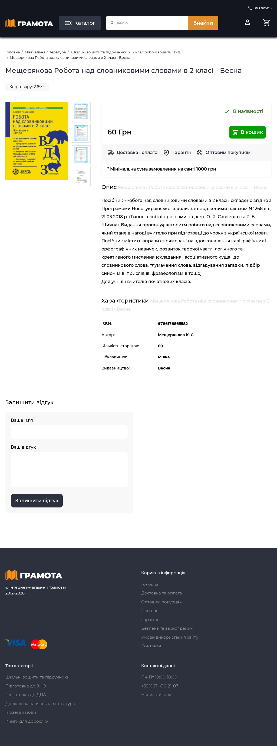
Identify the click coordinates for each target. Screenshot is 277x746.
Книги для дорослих (26, 721)
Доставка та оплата (161, 593)
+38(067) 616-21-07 (159, 686)
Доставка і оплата (137, 152)
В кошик (252, 132)
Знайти (203, 23)
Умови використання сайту (169, 637)
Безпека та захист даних (167, 628)
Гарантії (181, 152)
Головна (12, 52)
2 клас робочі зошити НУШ (157, 52)
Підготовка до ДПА (25, 694)
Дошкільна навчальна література (40, 703)
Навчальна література (45, 52)
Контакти (151, 645)
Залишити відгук (36, 501)
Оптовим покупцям (228, 152)
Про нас (149, 610)
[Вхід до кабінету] (247, 23)
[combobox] (147, 23)
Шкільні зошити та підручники (99, 52)
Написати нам (156, 694)
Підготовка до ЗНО (25, 686)
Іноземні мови (20, 712)
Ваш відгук (23, 447)
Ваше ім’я (22, 420)
